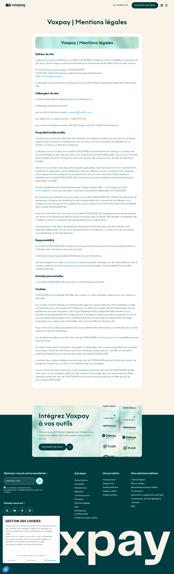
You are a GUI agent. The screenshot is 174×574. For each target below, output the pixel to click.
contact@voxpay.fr (51, 76)
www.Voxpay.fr (43, 190)
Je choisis (31, 560)
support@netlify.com (80, 112)
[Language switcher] (161, 5)
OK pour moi (50, 560)
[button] (5, 569)
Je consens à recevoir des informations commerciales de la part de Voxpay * (23, 490)
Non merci (12, 560)
